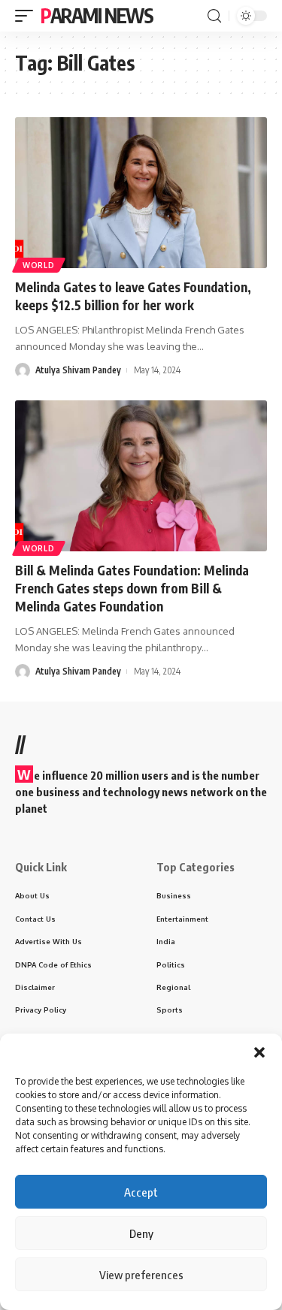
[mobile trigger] (28, 16)
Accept (141, 1192)
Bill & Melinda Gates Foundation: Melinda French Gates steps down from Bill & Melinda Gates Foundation (132, 588)
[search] (214, 16)
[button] (259, 1052)
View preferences (141, 1274)
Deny (141, 1233)
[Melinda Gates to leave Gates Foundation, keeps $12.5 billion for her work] (141, 192)
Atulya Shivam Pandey (78, 370)
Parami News (97, 15)
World (39, 265)
